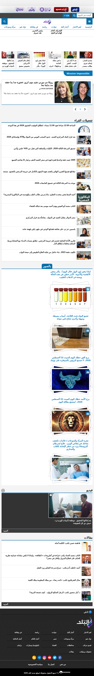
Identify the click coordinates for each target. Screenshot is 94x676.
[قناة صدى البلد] (75, 9)
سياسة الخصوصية (35, 664)
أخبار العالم (35, 639)
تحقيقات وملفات (85, 652)
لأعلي (86, 612)
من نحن (63, 664)
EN (67, 16)
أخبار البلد (65, 27)
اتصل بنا (51, 664)
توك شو (23, 27)
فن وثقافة (34, 27)
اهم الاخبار (77, 27)
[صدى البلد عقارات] (31, 9)
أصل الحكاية (17, 639)
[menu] (89, 21)
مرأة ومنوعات (10, 27)
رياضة (44, 27)
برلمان (19, 645)
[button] (90, 55)
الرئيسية (88, 27)
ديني (55, 639)
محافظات (70, 645)
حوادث (54, 27)
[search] (4, 21)
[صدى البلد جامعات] (45, 9)
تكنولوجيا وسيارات (32, 645)
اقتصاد (54, 645)
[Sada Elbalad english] (20, 9)
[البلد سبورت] (61, 9)
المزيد (5, 531)
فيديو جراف (87, 645)
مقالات (71, 652)
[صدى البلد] (47, 21)
